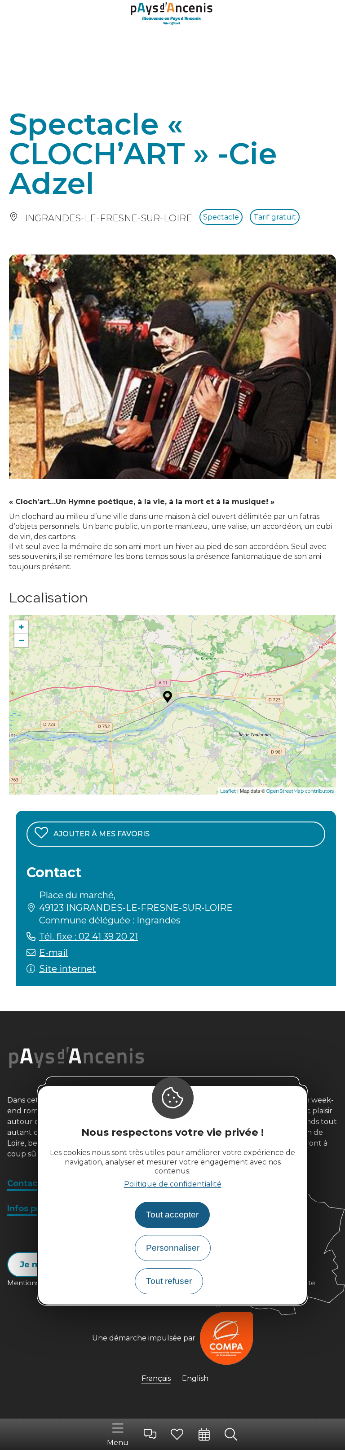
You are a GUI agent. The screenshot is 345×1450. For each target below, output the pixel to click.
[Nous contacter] (150, 1434)
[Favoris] (177, 1434)
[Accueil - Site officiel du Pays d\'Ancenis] (172, 14)
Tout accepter (172, 1214)
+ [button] (21, 627)
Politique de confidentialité (172, 1184)
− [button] (21, 640)
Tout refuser (169, 1281)
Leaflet (228, 791)
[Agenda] (204, 1434)
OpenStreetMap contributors (300, 791)
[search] (231, 1434)
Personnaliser (172, 1247)
